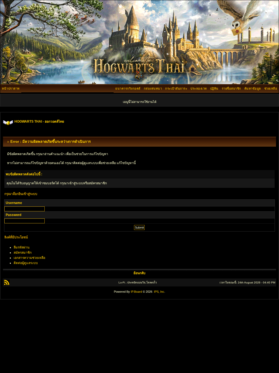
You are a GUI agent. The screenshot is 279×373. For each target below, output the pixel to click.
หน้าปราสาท (11, 88)
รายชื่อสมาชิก (231, 88)
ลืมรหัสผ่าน (21, 247)
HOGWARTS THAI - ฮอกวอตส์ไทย (39, 121)
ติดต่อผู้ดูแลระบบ (26, 263)
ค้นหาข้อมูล (252, 88)
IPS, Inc (159, 291)
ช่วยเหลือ (270, 88)
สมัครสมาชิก (23, 252)
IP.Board (136, 291)
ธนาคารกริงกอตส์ (128, 88)
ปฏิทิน (214, 88)
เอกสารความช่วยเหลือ (29, 258)
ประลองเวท (198, 88)
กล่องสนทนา (153, 88)
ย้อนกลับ (139, 273)
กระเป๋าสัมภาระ (176, 88)
